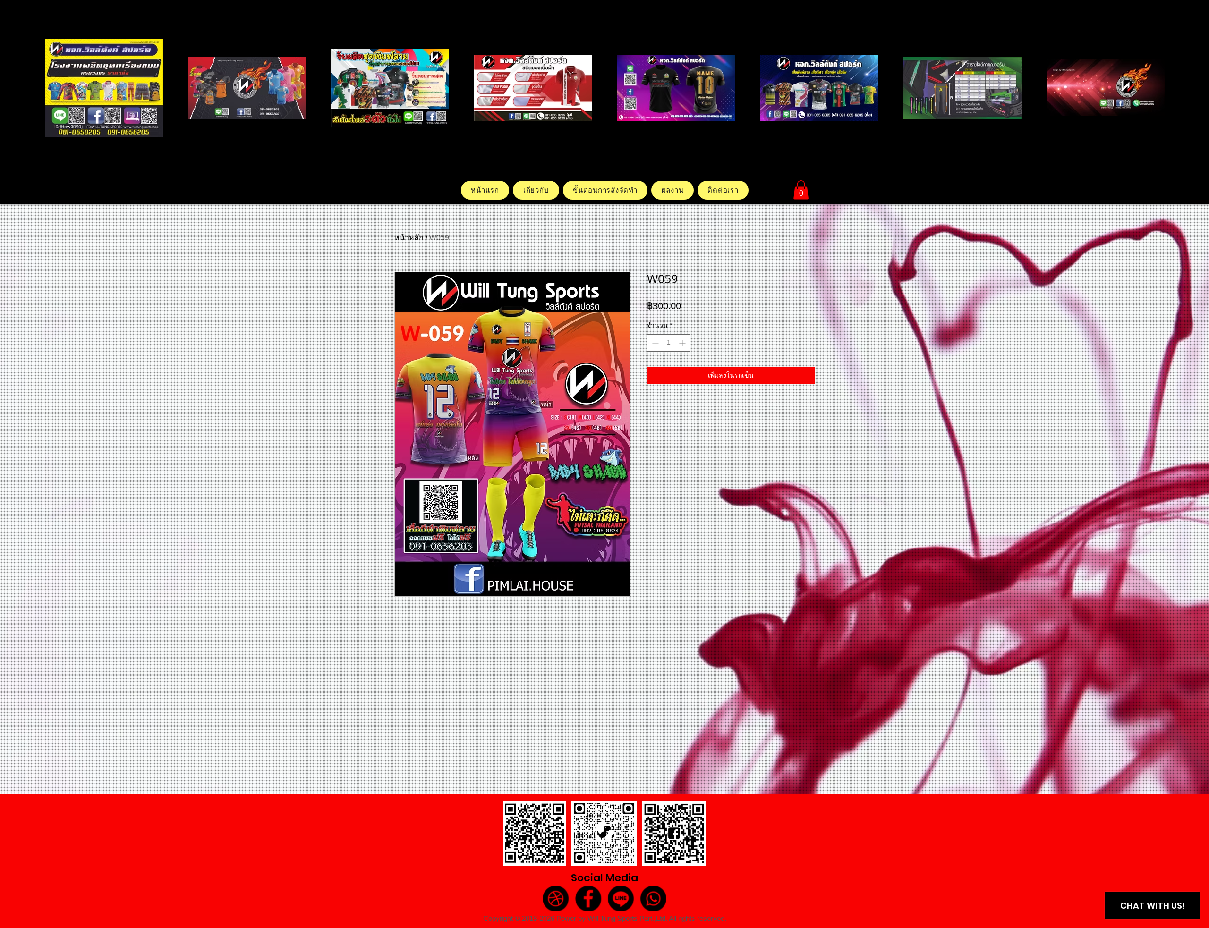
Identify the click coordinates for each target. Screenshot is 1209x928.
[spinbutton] (668, 343)
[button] (801, 190)
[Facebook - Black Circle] (588, 898)
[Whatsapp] (653, 898)
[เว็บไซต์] (555, 898)
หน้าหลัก (409, 238)
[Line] (621, 898)
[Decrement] (654, 343)
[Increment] (683, 343)
